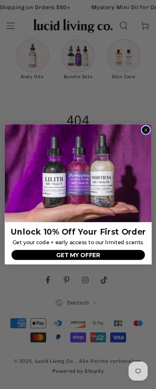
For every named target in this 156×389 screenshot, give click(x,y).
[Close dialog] (146, 130)
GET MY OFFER (78, 255)
